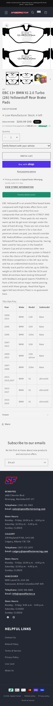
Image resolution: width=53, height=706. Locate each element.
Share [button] (7, 424)
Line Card (9, 663)
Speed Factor (15, 696)
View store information (19, 187)
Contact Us (10, 637)
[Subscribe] (44, 462)
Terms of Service (13, 650)
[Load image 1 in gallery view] (12, 78)
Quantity (6, 131)
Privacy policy (43, 696)
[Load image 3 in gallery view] (40, 78)
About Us (9, 670)
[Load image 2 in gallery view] (26, 78)
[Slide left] (2, 79)
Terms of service (28, 700)
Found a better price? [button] (26, 195)
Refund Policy (11, 644)
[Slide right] (50, 79)
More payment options (26, 171)
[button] (6, 12)
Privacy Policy (12, 657)
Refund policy (30, 696)
